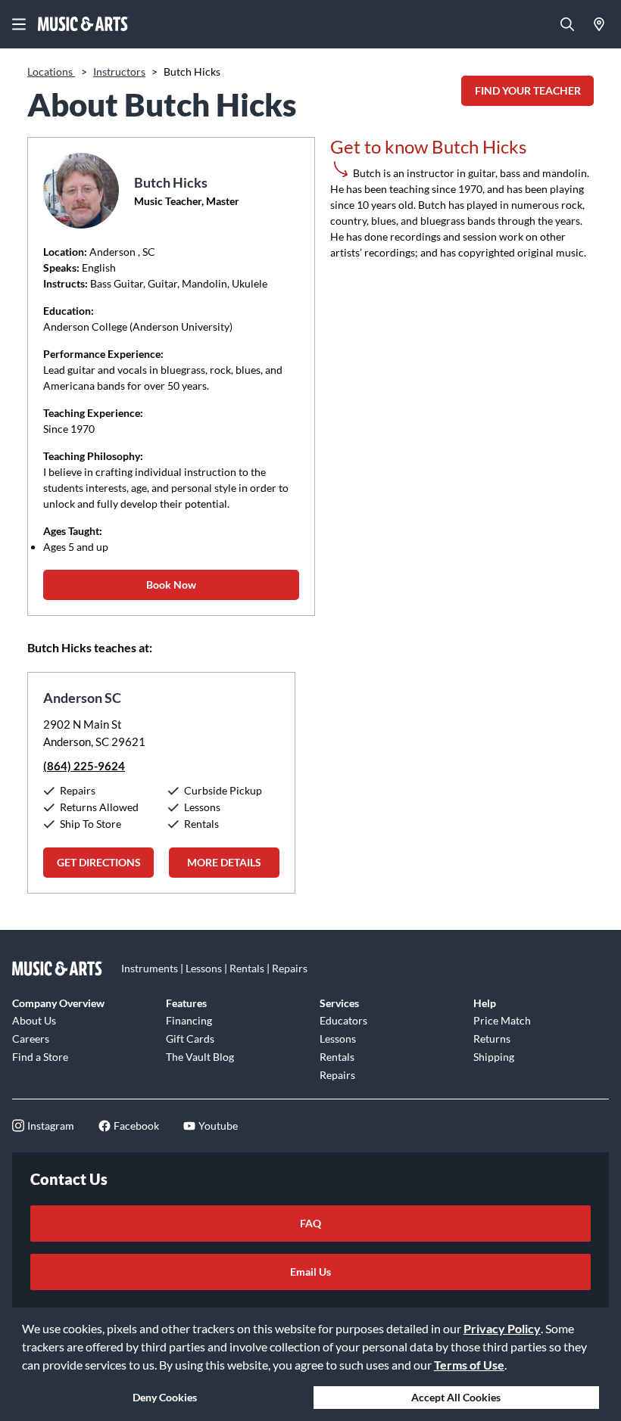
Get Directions (99, 862)
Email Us (310, 1271)
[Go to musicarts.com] (83, 24)
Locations (51, 71)
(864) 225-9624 (84, 766)
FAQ (310, 1223)
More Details (224, 862)
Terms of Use (469, 1364)
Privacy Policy (502, 1328)
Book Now (171, 584)
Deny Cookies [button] (165, 1397)
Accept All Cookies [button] (456, 1397)
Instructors (119, 71)
